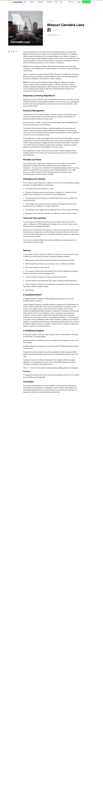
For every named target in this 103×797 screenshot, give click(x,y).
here (28, 368)
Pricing (56, 2)
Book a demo (86, 2)
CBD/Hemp (49, 2)
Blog (61, 2)
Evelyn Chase (55, 29)
